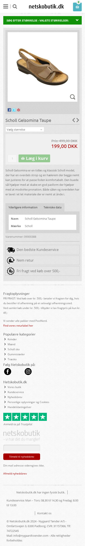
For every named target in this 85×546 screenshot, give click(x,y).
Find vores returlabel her (18, 325)
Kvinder (12, 339)
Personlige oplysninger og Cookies (28, 402)
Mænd (11, 344)
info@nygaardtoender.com (30, 536)
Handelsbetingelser (19, 407)
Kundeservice (16, 392)
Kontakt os (44, 513)
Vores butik (14, 387)
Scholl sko (14, 349)
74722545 (13, 531)
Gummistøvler (16, 354)
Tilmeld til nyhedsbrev (21, 456)
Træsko (12, 359)
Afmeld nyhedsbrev (15, 473)
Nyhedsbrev (15, 397)
